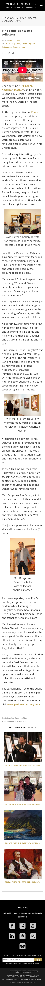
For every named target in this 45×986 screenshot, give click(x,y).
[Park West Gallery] (20, 5)
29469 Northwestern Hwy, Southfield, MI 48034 (23, 976)
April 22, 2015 (14, 40)
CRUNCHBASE (32, 971)
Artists (8, 7)
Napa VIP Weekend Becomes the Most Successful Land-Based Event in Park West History (23, 765)
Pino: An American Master (12, 721)
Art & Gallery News (12, 44)
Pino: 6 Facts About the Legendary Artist (23, 882)
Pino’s (34, 112)
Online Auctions (30, 7)
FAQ (9, 979)
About (4, 979)
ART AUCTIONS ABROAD (22, 972)
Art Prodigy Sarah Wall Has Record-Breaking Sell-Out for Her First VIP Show (23, 804)
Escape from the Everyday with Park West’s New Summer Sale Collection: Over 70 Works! (23, 843)
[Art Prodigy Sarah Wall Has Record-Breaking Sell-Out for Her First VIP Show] (23, 786)
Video (23, 47)
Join (38, 960)
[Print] (14, 53)
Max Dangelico (16, 718)
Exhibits (16, 47)
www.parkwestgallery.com (23, 704)
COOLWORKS (22, 971)
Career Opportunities (28, 979)
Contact (15, 979)
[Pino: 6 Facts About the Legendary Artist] (23, 864)
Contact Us (17, 7)
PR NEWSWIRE (12, 971)
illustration (6, 718)
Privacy (40, 979)
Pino (25, 718)
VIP (24, 721)
